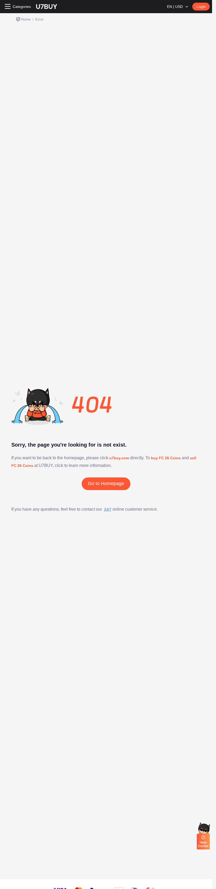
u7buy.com (119, 458)
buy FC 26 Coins (166, 458)
